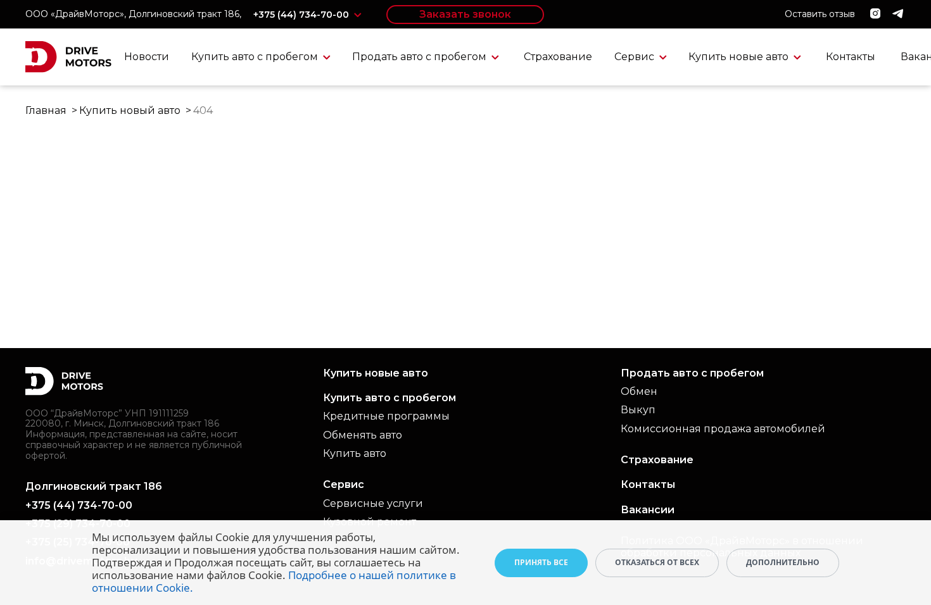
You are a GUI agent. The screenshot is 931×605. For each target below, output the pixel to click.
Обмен (639, 391)
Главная (45, 110)
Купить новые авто (739, 57)
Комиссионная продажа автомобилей (723, 429)
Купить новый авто (129, 110)
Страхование (558, 57)
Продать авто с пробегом (420, 57)
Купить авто (354, 453)
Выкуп (638, 410)
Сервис (635, 57)
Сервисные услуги (373, 503)
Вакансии (647, 510)
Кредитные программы (386, 416)
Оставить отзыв (820, 14)
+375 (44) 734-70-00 (302, 14)
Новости (146, 57)
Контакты (850, 57)
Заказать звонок (465, 14)
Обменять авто (362, 435)
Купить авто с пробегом (255, 57)
